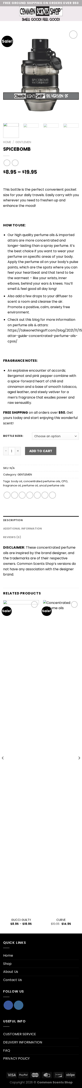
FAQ (6, 1050)
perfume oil (30, 485)
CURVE (61, 920)
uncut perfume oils (52, 485)
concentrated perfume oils (41, 481)
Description (13, 520)
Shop (7, 963)
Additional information (22, 528)
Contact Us (12, 979)
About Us (10, 971)
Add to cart (40, 451)
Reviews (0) (12, 537)
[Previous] (10, 75)
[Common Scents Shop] (41, 13)
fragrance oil (12, 485)
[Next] (72, 75)
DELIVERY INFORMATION (22, 1042)
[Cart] (77, 13)
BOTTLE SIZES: (13, 436)
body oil (16, 481)
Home (7, 142)
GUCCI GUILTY (21, 920)
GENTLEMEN (23, 142)
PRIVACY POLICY (16, 1058)
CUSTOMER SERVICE (19, 1034)
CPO (64, 481)
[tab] (41, 520)
